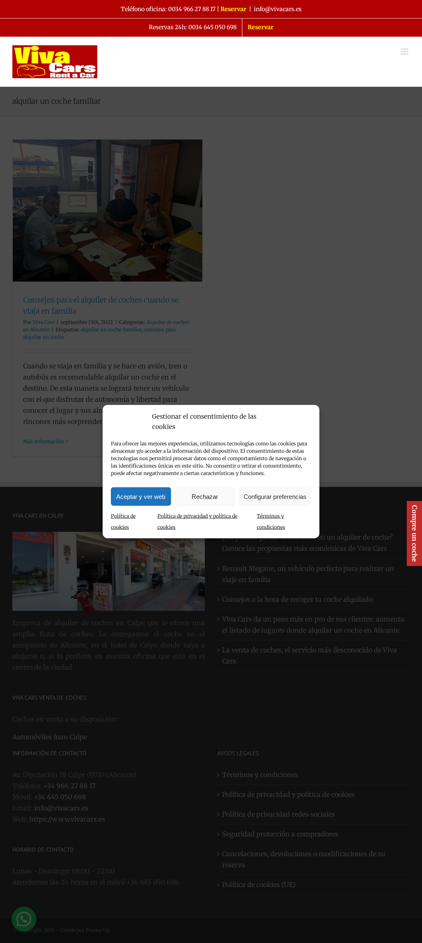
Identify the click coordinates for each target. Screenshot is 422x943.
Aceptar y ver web (140, 496)
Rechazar (205, 496)
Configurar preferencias (275, 496)
